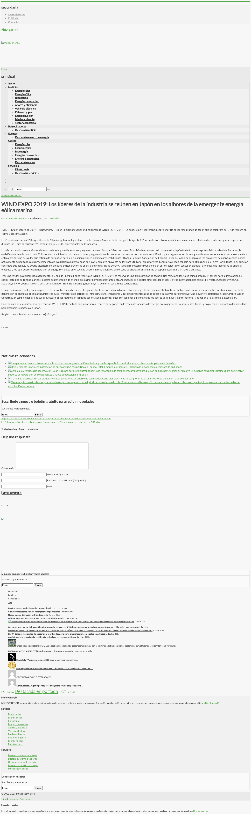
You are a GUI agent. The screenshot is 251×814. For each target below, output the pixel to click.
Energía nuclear (24, 115)
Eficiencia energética (27, 158)
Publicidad (13, 18)
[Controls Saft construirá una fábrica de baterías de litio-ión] (44, 621)
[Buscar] (48, 189)
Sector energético (25, 122)
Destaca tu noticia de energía (22, 755)
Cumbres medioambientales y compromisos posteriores (34, 611)
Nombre (57, 474)
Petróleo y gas (23, 112)
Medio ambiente (24, 119)
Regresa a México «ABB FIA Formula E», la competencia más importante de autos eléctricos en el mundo (56, 418)
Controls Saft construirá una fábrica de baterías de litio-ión (107, 621)
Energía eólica (23, 94)
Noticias (13, 87)
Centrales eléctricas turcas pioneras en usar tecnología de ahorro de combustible (148, 378)
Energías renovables (27, 101)
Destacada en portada (36, 691)
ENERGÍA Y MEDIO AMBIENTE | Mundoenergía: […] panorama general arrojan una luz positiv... (50, 651)
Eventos (13, 133)
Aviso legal (25, 799)
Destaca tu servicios (27, 172)
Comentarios (14, 599)
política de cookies (199, 811)
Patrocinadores (17, 126)
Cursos (12, 140)
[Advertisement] (63, 52)
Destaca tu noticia (25, 129)
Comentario (8, 468)
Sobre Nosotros (16, 14)
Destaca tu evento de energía (32, 137)
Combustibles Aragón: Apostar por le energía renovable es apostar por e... (49, 685)
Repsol (71, 691)
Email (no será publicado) (66, 480)
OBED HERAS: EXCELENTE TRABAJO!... (34, 677)
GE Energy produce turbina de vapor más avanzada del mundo (36, 618)
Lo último (12, 595)
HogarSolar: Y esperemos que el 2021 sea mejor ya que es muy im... (47, 660)
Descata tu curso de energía (22, 762)
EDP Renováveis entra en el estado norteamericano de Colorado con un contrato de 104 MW (50, 422)
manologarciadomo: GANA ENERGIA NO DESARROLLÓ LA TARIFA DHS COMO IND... (54, 668)
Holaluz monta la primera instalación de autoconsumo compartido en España (139, 366)
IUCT (62, 692)
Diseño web (22, 169)
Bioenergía (21, 97)
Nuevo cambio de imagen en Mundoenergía (28, 615)
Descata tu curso (25, 162)
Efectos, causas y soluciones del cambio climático (30, 608)
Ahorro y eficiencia (26, 104)
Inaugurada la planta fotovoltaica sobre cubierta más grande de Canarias (134, 363)
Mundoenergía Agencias (16, 218)
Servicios (13, 165)
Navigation (9, 29)
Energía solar (22, 90)
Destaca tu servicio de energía (23, 765)
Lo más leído (13, 591)
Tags (10, 602)
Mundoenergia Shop (18, 768)
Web (49, 486)
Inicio (11, 83)
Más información (212, 703)
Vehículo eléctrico (25, 108)
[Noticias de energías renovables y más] (10, 42)
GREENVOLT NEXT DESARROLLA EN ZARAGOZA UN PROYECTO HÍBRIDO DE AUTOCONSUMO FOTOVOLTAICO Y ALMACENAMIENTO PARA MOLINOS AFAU (80, 630)
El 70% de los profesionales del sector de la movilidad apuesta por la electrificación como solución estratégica (57, 634)
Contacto (13, 22)
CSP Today (7, 691)
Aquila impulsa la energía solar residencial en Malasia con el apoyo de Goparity (43, 637)
